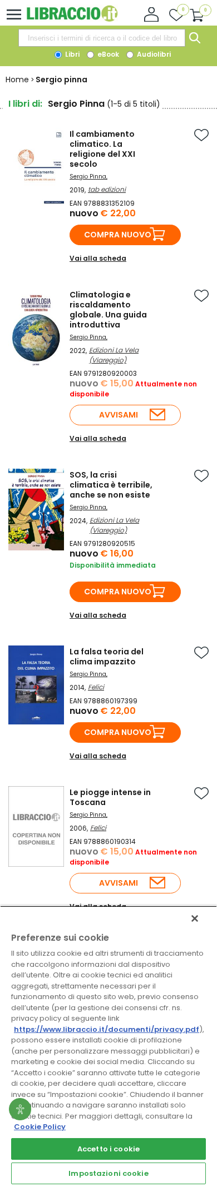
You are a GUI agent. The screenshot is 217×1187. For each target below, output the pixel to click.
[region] (108, 1046)
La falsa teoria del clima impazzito (107, 656)
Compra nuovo (117, 234)
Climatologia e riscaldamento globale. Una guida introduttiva (108, 309)
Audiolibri (153, 54)
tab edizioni (107, 189)
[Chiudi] (194, 918)
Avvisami (118, 414)
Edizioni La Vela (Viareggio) (114, 355)
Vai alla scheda (98, 258)
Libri (71, 54)
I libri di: (25, 103)
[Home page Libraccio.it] (72, 19)
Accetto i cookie (108, 1149)
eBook (107, 54)
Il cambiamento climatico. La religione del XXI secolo (102, 149)
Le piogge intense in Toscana (110, 797)
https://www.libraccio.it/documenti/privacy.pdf (106, 1029)
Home (17, 79)
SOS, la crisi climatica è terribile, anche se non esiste (111, 484)
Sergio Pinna (88, 176)
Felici (96, 687)
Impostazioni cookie (108, 1173)
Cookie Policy (40, 1126)
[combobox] (101, 38)
